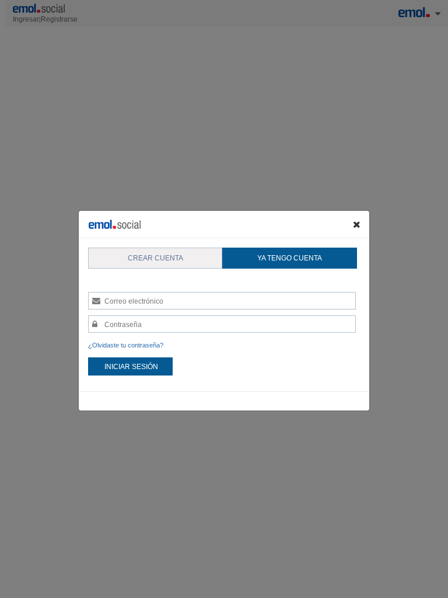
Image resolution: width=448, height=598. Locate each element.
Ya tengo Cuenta (289, 258)
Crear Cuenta (155, 258)
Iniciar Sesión (131, 367)
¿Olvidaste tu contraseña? (125, 345)
